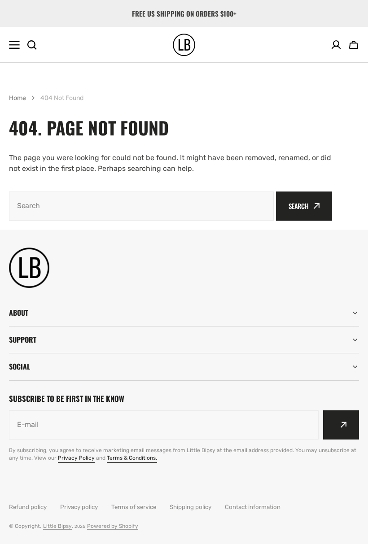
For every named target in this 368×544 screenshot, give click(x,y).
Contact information (252, 507)
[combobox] (141, 206)
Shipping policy (190, 507)
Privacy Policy (76, 458)
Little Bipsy (57, 526)
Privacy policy (79, 507)
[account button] (336, 44)
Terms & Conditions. (132, 458)
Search (299, 206)
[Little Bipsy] (184, 45)
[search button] (31, 44)
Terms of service (133, 507)
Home (17, 98)
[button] (353, 44)
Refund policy (28, 507)
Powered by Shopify (112, 526)
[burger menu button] (14, 44)
